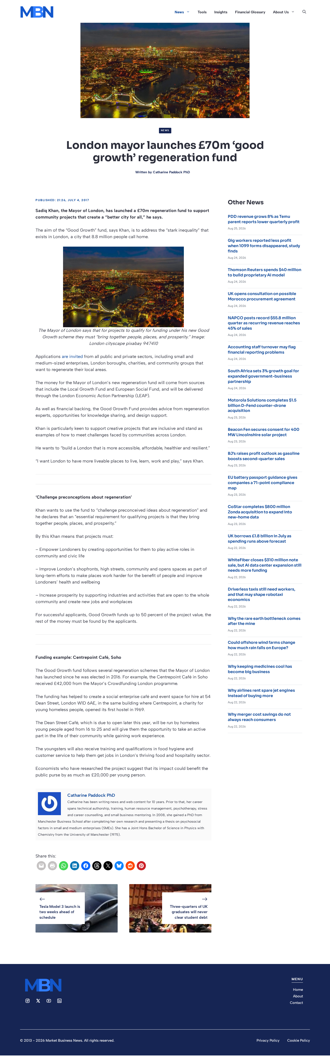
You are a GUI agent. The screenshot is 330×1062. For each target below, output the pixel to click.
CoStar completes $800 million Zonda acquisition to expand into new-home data (260, 512)
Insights (220, 12)
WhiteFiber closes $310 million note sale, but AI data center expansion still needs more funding (264, 565)
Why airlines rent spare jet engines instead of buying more (261, 693)
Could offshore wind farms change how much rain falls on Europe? (261, 645)
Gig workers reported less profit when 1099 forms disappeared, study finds (264, 245)
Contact (296, 1003)
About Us (281, 12)
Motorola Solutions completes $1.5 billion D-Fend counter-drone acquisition (262, 405)
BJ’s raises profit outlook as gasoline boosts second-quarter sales (264, 456)
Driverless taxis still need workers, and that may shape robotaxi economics (261, 594)
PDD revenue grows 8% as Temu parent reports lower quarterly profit (264, 219)
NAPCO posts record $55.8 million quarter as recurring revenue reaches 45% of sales (264, 323)
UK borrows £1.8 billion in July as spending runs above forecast (259, 538)
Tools (202, 12)
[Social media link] (27, 1000)
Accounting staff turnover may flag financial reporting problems (262, 349)
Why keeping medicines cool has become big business (260, 669)
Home (298, 989)
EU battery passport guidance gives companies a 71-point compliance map (262, 482)
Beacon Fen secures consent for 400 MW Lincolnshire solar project (263, 432)
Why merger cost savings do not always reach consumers (259, 717)
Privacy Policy (268, 1040)
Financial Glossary (250, 12)
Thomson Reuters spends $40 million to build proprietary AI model (264, 272)
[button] (304, 12)
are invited (72, 356)
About (298, 996)
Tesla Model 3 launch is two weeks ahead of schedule (59, 912)
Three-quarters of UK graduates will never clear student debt (189, 912)
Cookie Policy (298, 1040)
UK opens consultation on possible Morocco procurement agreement (262, 296)
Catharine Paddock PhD (171, 172)
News (179, 12)
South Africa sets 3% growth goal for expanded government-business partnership (263, 376)
